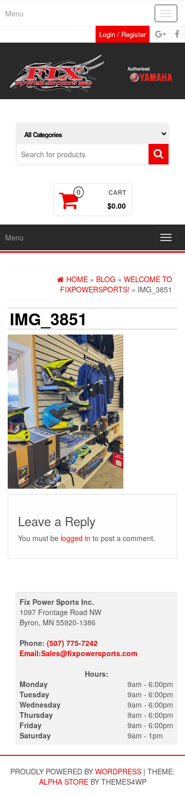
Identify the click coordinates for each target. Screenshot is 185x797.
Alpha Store (63, 781)
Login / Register (122, 34)
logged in (75, 538)
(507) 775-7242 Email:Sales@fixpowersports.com (78, 648)
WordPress (118, 771)
